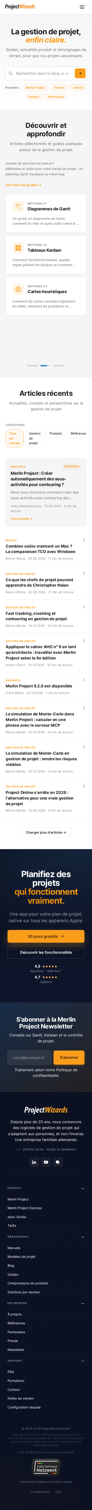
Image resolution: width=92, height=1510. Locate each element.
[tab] (32, 365)
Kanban (34, 96)
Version (59, 87)
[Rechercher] (80, 73)
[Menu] (82, 7)
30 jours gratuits (43, 936)
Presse (13, 1341)
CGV (58, 1492)
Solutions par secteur (24, 1292)
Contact (14, 1390)
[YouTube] (46, 1162)
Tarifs (12, 1226)
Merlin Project (35, 87)
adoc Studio (17, 1217)
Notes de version (21, 1398)
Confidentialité (40, 1492)
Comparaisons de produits (28, 1283)
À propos (14, 1314)
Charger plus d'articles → (46, 832)
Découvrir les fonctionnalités (46, 952)
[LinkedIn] (34, 1162)
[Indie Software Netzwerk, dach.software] (46, 1467)
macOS (78, 87)
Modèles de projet (21, 1257)
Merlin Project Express (25, 1208)
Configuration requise (24, 1407)
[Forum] (58, 1162)
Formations (16, 1381)
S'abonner (69, 1057)
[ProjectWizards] (46, 1110)
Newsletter (16, 1350)
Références (56, 96)
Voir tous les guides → (23, 185)
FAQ (11, 1372)
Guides (13, 1274)
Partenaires (16, 1332)
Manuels (14, 1248)
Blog (11, 1265)
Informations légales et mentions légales (46, 1481)
